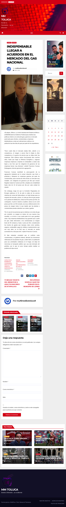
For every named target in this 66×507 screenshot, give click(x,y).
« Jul (52, 147)
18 (55, 136)
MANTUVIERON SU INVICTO (45, 439)
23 (48, 139)
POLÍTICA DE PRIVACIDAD (57, 503)
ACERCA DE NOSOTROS (58, 500)
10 (52, 132)
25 (55, 139)
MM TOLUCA (9, 489)
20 (62, 136)
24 (52, 139)
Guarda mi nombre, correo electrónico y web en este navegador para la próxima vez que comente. (21, 409)
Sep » (57, 147)
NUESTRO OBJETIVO (45, 500)
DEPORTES (7, 436)
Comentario (6, 348)
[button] (60, 33)
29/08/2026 (8, 443)
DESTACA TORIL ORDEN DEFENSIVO (15, 439)
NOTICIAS (14, 42)
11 (55, 132)
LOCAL (6, 454)
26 (58, 139)
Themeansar (28, 502)
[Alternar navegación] (31, 33)
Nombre (5, 381)
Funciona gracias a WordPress (8, 502)
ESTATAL (9, 42)
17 (52, 136)
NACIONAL (38, 454)
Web (4, 397)
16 (48, 136)
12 (58, 132)
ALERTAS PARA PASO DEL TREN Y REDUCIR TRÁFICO (16, 457)
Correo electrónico (8, 389)
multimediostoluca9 (21, 68)
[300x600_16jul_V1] (55, 95)
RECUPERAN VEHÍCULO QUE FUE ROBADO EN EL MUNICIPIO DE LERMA (32, 283)
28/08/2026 (8, 461)
